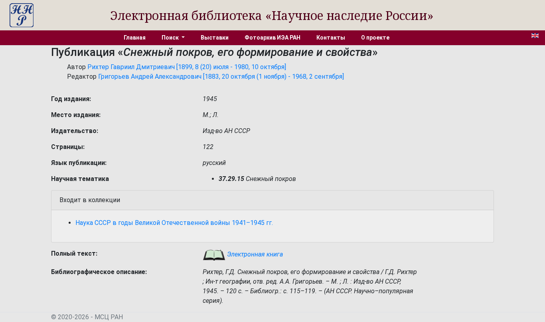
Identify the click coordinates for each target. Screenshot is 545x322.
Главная (135, 37)
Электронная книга (254, 254)
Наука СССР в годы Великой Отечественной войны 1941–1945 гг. (174, 223)
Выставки (215, 37)
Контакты (330, 37)
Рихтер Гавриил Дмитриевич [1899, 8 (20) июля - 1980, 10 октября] (186, 67)
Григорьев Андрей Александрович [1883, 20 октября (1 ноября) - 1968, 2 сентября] (221, 76)
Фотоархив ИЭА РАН (272, 37)
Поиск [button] (171, 37)
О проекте (375, 37)
